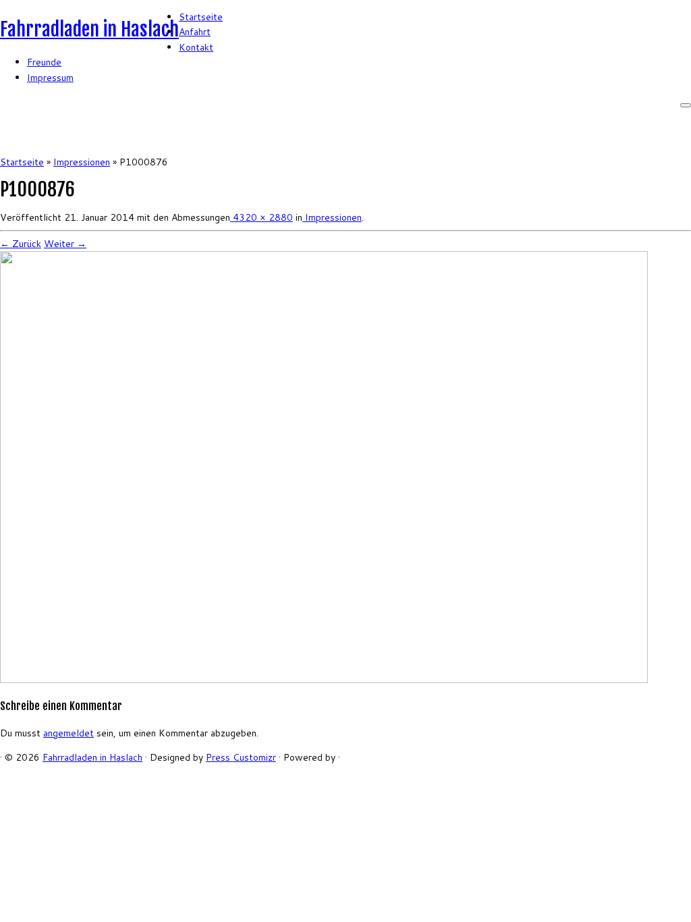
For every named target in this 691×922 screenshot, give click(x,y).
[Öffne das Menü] (685, 105)
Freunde (44, 62)
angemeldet (68, 733)
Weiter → (65, 243)
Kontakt (196, 47)
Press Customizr (241, 757)
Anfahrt (195, 31)
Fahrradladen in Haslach (89, 29)
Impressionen (81, 162)
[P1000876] (324, 679)
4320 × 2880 (261, 217)
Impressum (50, 77)
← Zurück (20, 243)
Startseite (201, 17)
